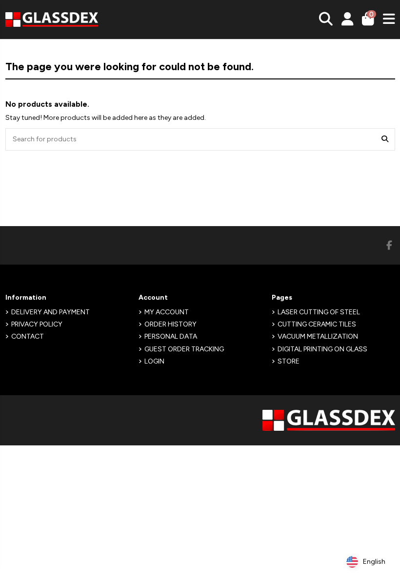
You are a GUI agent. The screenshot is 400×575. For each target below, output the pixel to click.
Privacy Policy (36, 324)
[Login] (347, 19)
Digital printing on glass (322, 349)
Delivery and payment (50, 312)
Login (154, 361)
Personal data (170, 336)
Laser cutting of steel (319, 312)
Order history (170, 324)
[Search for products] (385, 139)
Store (289, 361)
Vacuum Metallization (318, 336)
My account (166, 312)
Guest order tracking (184, 349)
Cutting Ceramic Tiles (317, 324)
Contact (27, 336)
